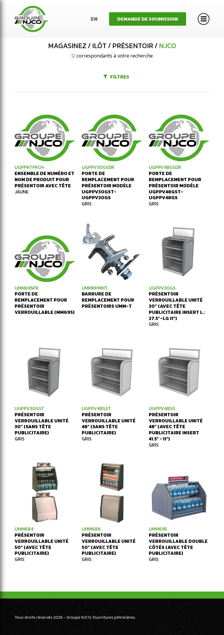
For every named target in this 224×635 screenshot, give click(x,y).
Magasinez (67, 45)
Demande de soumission (147, 18)
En (94, 19)
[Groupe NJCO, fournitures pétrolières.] (32, 19)
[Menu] (203, 19)
